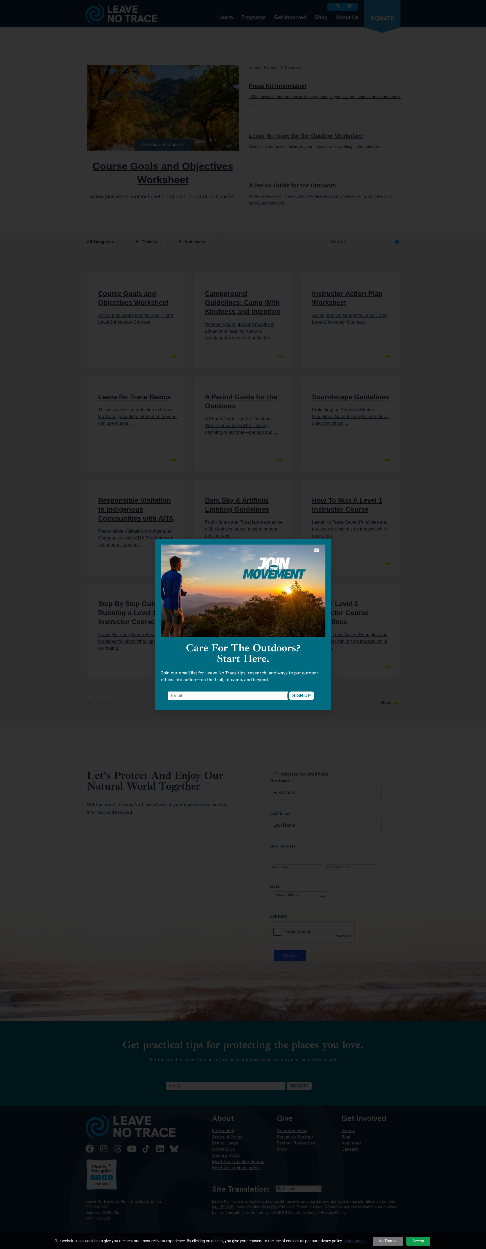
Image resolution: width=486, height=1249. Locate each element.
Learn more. (354, 1241)
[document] (243, 624)
